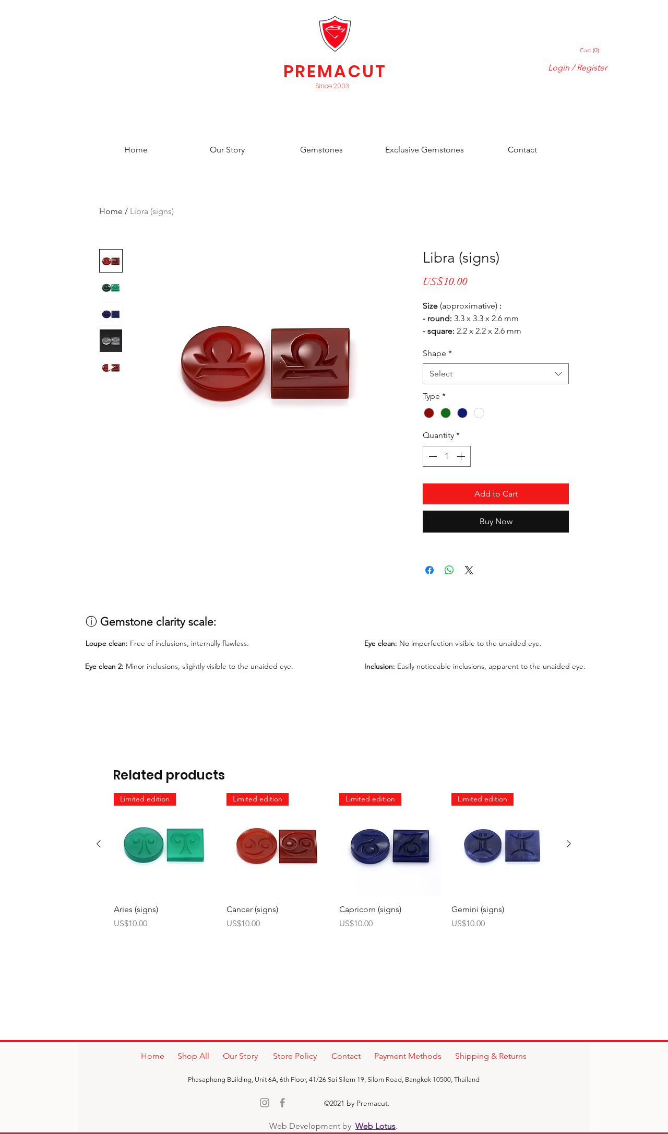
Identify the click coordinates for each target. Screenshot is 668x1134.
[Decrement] (431, 456)
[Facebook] (282, 1102)
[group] (333, 867)
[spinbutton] (447, 456)
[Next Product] (569, 843)
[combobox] (496, 373)
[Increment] (462, 456)
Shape (437, 353)
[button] (590, 50)
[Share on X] (469, 570)
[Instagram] (264, 1102)
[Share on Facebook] (429, 570)
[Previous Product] (98, 843)
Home (111, 211)
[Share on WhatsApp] (449, 570)
